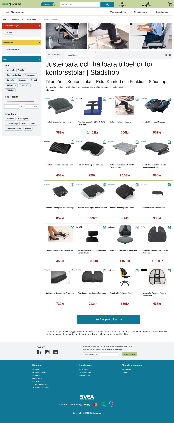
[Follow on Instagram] (47, 353)
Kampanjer (126, 369)
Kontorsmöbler (32, 19)
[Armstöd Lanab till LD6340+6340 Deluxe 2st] (93, 105)
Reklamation (37, 378)
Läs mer (68, 113)
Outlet (124, 372)
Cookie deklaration (40, 384)
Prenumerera (129, 354)
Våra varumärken (39, 372)
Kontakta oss (84, 375)
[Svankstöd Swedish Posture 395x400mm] (157, 277)
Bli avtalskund (85, 372)
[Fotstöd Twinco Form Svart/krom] (60, 234)
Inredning (15, 19)
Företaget (36, 369)
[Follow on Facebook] (39, 353)
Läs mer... (50, 90)
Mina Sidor (83, 369)
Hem (4, 19)
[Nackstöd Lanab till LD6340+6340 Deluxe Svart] (93, 234)
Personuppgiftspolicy (40, 387)
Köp (53, 113)
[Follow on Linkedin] (55, 353)
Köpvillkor (36, 375)
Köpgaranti (36, 381)
